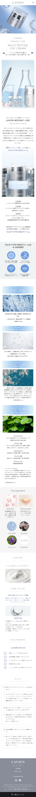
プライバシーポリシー (18, 765)
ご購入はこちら (18, 794)
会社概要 (18, 768)
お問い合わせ (18, 771)
